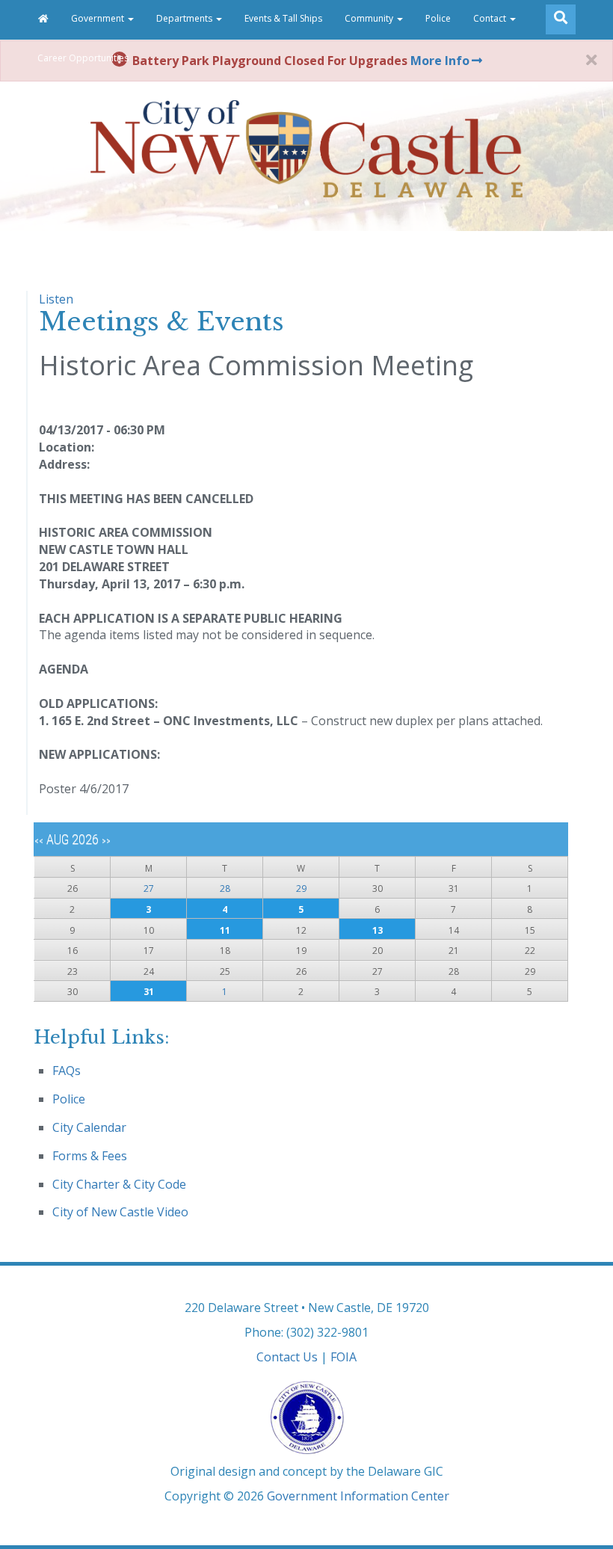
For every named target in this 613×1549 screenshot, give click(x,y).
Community (370, 18)
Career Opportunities (83, 58)
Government (98, 18)
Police (438, 18)
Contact (490, 18)
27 (149, 888)
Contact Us (287, 1357)
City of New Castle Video (120, 1212)
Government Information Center (358, 1496)
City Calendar (89, 1127)
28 (225, 888)
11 (225, 930)
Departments (185, 18)
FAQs (66, 1070)
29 (301, 888)
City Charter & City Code (119, 1184)
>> (106, 841)
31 (149, 991)
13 (377, 930)
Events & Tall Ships (283, 18)
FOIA (343, 1357)
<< (38, 841)
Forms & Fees (89, 1156)
